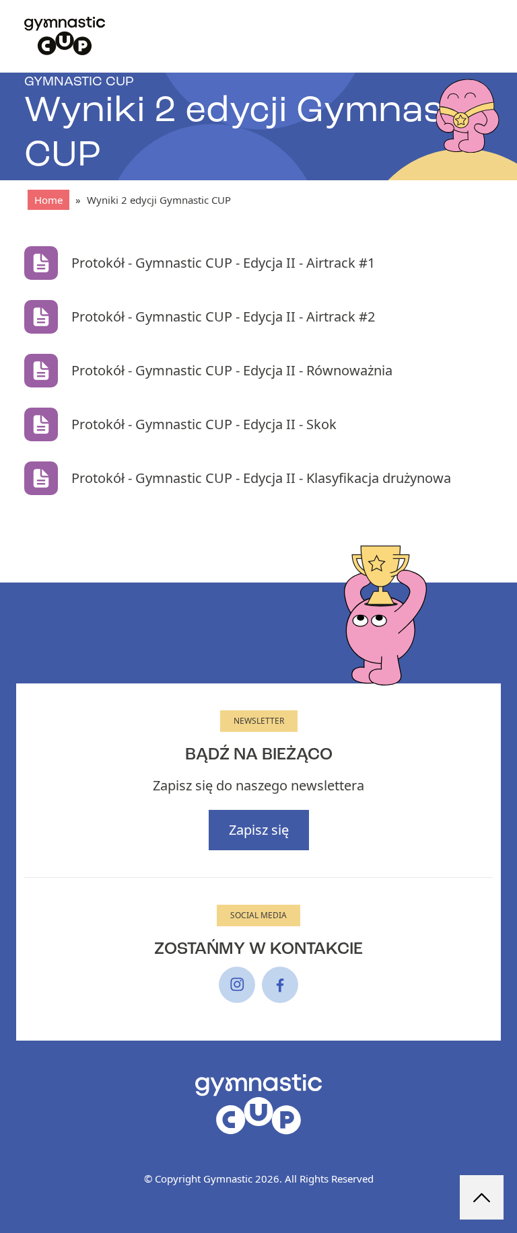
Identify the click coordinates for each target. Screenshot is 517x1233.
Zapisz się (259, 830)
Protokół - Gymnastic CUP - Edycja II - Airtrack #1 (223, 263)
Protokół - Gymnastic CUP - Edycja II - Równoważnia (231, 370)
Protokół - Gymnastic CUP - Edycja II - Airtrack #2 (223, 316)
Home (48, 200)
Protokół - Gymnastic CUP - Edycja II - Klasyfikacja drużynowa (261, 478)
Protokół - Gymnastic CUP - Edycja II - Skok (204, 424)
